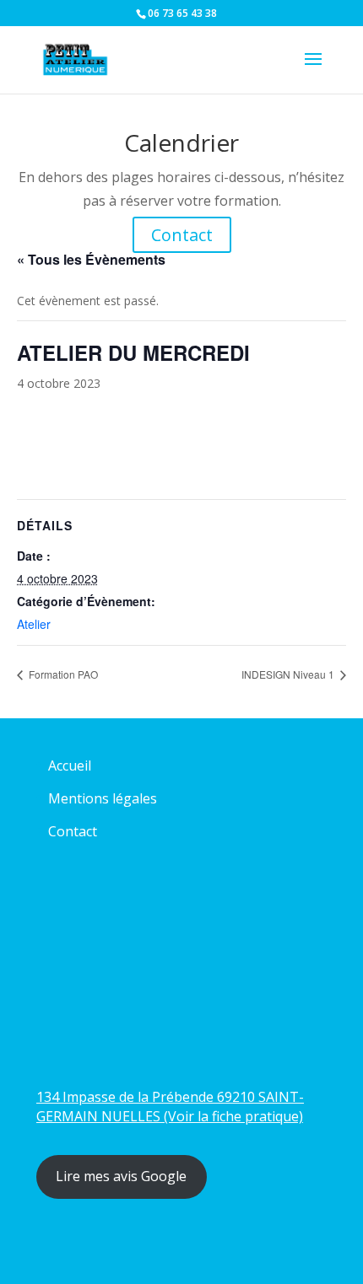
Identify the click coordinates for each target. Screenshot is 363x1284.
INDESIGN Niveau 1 (289, 674)
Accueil (69, 765)
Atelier (34, 623)
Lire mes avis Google (121, 1176)
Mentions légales (102, 798)
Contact (182, 234)
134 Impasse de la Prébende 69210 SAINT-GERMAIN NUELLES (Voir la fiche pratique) (170, 1107)
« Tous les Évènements (91, 259)
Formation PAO (62, 674)
